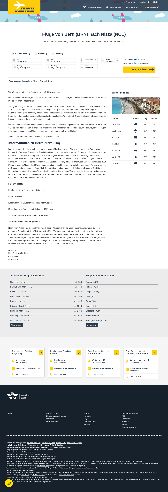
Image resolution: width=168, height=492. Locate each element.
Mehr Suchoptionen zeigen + (135, 59)
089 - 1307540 (135, 377)
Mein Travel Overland (129, 2)
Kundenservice (145, 2)
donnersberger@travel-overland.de (139, 369)
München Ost (98, 352)
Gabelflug (59, 54)
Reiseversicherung (94, 7)
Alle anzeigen (16, 325)
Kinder (108, 59)
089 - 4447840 (97, 374)
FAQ (85, 419)
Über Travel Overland (129, 427)
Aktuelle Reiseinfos (52, 413)
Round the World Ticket (66, 475)
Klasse (87, 66)
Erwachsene (89, 59)
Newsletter (87, 416)
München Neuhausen (137, 352)
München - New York (33, 443)
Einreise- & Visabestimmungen (56, 416)
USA (29, 445)
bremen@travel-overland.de (65, 368)
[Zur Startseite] (24, 7)
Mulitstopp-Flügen (38, 475)
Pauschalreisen (115, 7)
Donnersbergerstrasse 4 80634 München (139, 361)
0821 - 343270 (22, 374)
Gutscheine (50, 419)
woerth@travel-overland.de (102, 368)
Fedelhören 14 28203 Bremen (60, 361)
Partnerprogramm (90, 422)
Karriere (124, 424)
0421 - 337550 (60, 374)
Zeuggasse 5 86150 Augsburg (22, 361)
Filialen (155, 2)
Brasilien (60, 445)
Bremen (60, 352)
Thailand (53, 445)
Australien (34, 445)
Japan (47, 445)
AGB (123, 416)
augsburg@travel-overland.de (28, 368)
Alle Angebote (150, 7)
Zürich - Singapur (76, 443)
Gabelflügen (25, 475)
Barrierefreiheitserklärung (130, 413)
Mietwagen (133, 7)
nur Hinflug (42, 54)
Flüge (10, 413)
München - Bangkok (63, 443)
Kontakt (86, 413)
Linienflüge (25, 468)
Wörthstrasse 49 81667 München (98, 361)
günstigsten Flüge (43, 466)
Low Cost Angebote (48, 468)
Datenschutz (126, 419)
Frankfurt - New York (48, 443)
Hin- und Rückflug (22, 54)
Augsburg (22, 352)
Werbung (87, 424)
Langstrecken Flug (20, 461)
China (41, 445)
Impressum (125, 422)
